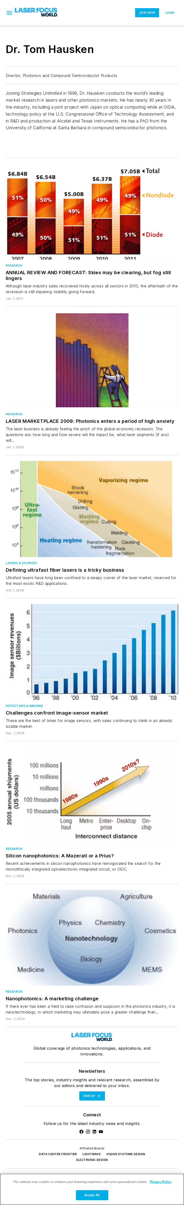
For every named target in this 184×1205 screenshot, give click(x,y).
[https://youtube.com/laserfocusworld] (100, 1131)
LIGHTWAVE (91, 1154)
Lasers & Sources (21, 563)
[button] (9, 12)
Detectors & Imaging (24, 706)
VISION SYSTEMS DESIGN (125, 1154)
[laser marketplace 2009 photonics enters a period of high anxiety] (92, 360)
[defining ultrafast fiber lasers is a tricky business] (92, 509)
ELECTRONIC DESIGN (92, 1160)
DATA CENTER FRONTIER (58, 1154)
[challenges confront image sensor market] (92, 652)
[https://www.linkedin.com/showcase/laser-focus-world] (94, 1131)
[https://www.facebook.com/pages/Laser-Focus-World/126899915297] (81, 1131)
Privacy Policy (160, 1182)
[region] (92, 1189)
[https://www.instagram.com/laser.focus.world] (88, 1131)
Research (14, 265)
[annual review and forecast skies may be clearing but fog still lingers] (92, 212)
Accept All (92, 1195)
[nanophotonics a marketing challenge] (92, 938)
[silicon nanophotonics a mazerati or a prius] (92, 795)
